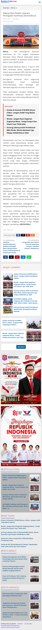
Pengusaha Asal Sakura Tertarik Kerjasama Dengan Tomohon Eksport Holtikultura (30, 244)
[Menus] (39, 2)
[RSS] (32, 235)
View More (21, 347)
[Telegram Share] (23, 257)
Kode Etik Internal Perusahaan (10, 625)
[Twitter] (23, 235)
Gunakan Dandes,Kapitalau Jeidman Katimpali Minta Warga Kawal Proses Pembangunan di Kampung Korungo (11, 246)
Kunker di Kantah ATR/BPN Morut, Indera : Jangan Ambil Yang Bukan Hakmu (21, 112)
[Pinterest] (28, 235)
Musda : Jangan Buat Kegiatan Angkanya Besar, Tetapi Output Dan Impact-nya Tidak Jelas (22, 121)
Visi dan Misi (28, 624)
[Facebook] (18, 235)
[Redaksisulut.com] (10, 2)
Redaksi (20, 624)
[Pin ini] (17, 257)
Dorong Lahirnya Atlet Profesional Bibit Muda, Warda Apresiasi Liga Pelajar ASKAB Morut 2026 (21, 130)
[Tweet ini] (11, 257)
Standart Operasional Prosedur (10, 627)
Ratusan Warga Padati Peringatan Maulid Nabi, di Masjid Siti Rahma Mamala (26, 309)
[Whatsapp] (28, 257)
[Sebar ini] (5, 257)
